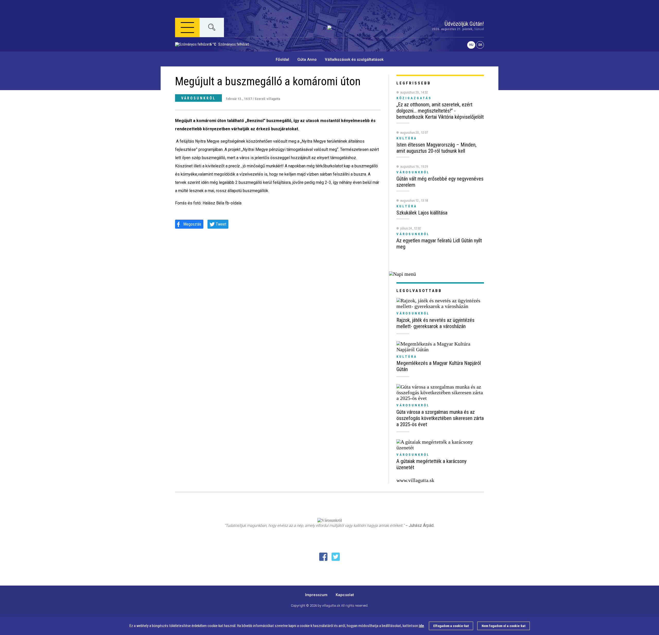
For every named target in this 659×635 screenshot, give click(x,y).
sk (480, 45)
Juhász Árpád (421, 525)
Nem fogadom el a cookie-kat (503, 626)
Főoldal (282, 59)
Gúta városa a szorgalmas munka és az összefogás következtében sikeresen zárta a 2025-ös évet (440, 418)
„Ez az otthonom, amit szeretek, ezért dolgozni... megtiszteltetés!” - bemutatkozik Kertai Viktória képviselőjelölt (440, 110)
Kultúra (406, 356)
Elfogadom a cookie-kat (451, 626)
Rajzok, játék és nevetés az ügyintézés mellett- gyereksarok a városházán (435, 323)
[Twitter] (336, 557)
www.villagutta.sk (415, 480)
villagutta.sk (331, 605)
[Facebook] (323, 557)
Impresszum (316, 595)
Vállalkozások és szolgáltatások (354, 59)
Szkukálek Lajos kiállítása (421, 213)
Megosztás (192, 224)
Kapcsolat (345, 595)
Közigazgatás (414, 98)
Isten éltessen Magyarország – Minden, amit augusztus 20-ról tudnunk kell (436, 148)
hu (471, 45)
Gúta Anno (307, 59)
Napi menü (195, 53)
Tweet (221, 224)
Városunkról (198, 98)
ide (421, 626)
